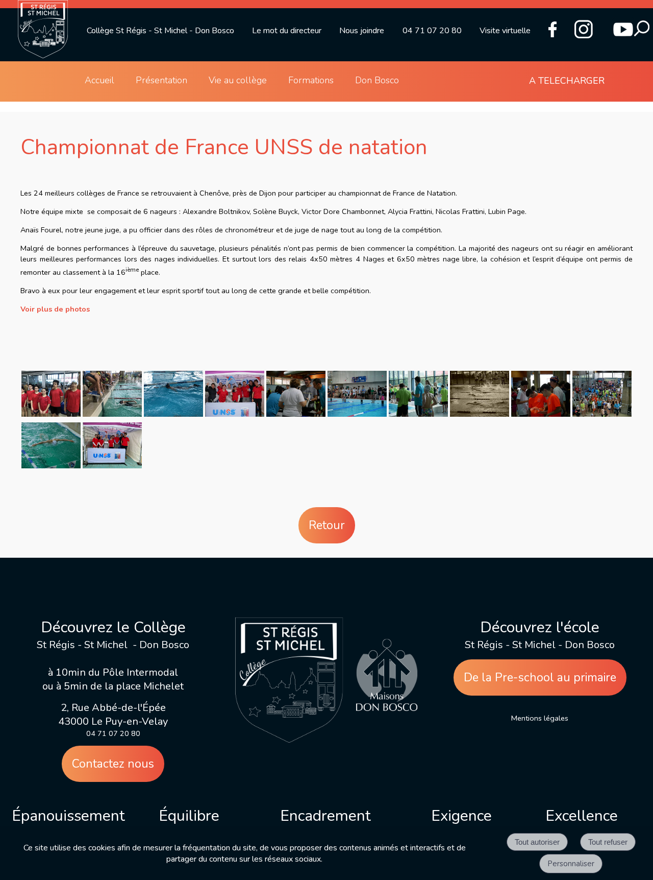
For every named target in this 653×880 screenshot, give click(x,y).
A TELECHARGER (567, 81)
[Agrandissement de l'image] (51, 414)
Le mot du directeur (286, 30)
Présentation (161, 80)
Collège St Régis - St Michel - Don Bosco (160, 30)
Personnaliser (570, 864)
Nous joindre (361, 30)
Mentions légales (539, 718)
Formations (311, 80)
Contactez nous (113, 764)
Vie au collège (238, 80)
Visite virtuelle (505, 30)
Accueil (99, 80)
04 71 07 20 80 (432, 30)
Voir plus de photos (55, 309)
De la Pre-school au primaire (540, 677)
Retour (327, 525)
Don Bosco (377, 80)
